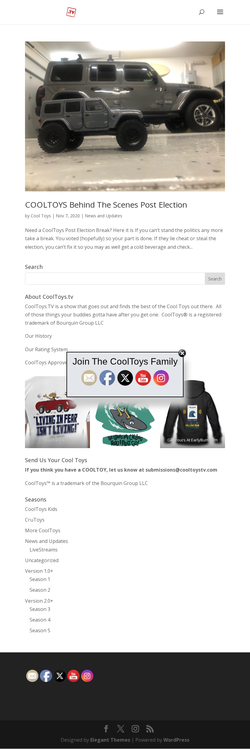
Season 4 (40, 619)
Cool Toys (41, 216)
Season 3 (40, 609)
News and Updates (103, 216)
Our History (38, 336)
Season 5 (40, 630)
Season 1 (40, 579)
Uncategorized (42, 560)
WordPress (176, 740)
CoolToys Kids (41, 509)
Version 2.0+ (39, 600)
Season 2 (40, 590)
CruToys (35, 519)
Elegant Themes (110, 740)
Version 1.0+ (39, 571)
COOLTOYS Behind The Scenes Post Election (106, 204)
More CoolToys (42, 530)
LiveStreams (44, 549)
